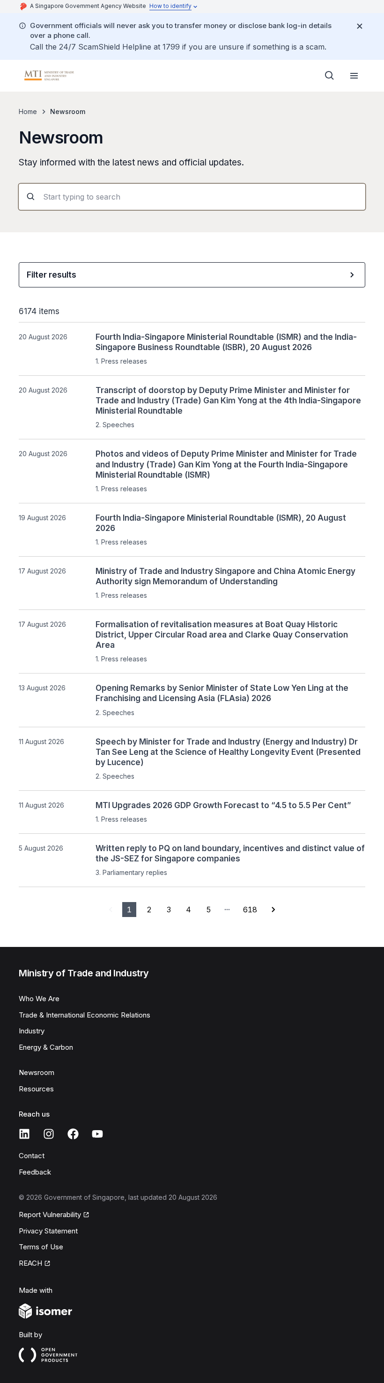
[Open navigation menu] (354, 75)
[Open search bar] (329, 75)
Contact (31, 1155)
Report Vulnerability (50, 1214)
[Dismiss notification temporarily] (359, 26)
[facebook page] (73, 1133)
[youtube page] (97, 1133)
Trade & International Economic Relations (84, 1014)
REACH (30, 1263)
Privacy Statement (48, 1230)
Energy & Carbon (46, 1047)
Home (28, 111)
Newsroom (36, 1072)
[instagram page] (48, 1133)
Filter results (51, 274)
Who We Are (39, 998)
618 (250, 909)
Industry (31, 1030)
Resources (36, 1088)
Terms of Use (41, 1246)
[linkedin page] (24, 1133)
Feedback (35, 1172)
